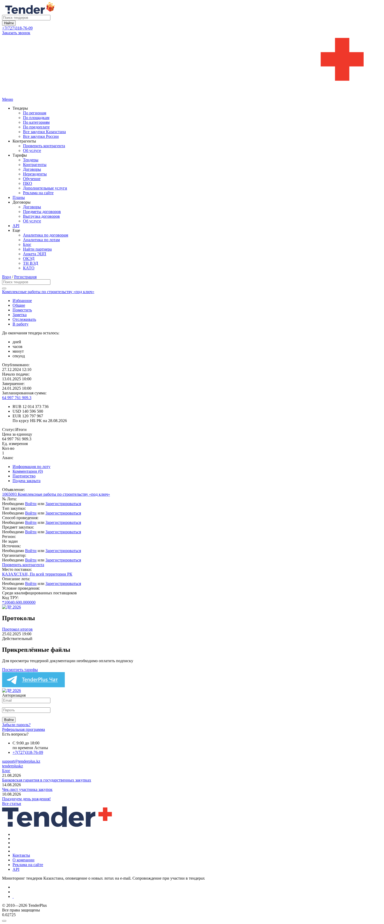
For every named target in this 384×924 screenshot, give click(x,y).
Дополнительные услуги (45, 188)
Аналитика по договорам (45, 235)
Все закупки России (41, 136)
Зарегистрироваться (63, 503)
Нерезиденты (35, 174)
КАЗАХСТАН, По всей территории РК (37, 574)
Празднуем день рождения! (26, 799)
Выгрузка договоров (41, 216)
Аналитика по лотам (41, 240)
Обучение (31, 178)
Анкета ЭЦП (34, 254)
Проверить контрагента (44, 146)
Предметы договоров (42, 211)
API (16, 225)
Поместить (22, 310)
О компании (23, 860)
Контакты (21, 855)
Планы (19, 197)
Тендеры (30, 160)
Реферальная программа (23, 729)
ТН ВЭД (30, 263)
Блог (27, 244)
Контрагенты (34, 164)
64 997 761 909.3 (16, 397)
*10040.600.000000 (19, 602)
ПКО (27, 183)
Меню (7, 99)
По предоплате (36, 127)
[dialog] (192, 919)
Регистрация (25, 277)
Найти (9, 23)
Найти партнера (37, 249)
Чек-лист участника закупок (27, 789)
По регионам (34, 113)
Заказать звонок (16, 33)
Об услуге (32, 150)
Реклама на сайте (38, 193)
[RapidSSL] (197, 896)
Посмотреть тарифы (20, 669)
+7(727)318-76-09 (17, 28)
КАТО (28, 268)
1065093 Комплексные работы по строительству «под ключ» (56, 494)
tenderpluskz (12, 766)
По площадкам (36, 117)
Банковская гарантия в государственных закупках (46, 780)
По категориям (36, 122)
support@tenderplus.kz (21, 761)
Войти (31, 503)
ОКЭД (28, 258)
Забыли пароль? (16, 724)
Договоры (32, 169)
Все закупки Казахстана (44, 131)
